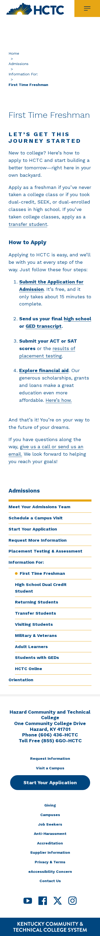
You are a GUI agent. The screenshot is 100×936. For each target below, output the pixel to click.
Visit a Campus (50, 768)
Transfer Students (35, 613)
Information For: (23, 74)
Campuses (50, 815)
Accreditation (50, 843)
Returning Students (36, 602)
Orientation (21, 679)
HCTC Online (28, 668)
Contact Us (50, 881)
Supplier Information (50, 852)
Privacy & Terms (50, 862)
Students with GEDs (37, 657)
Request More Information (38, 540)
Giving (50, 805)
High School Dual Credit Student (41, 588)
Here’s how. (59, 400)
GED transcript (44, 326)
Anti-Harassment (50, 833)
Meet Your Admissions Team (39, 506)
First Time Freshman (42, 573)
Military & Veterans (36, 635)
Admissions (19, 64)
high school (77, 318)
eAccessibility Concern (50, 871)
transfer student (28, 224)
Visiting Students (34, 624)
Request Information (50, 758)
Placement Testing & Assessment (45, 551)
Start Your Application (33, 529)
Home (14, 53)
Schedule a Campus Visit (36, 517)
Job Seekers (50, 824)
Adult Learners (31, 646)
